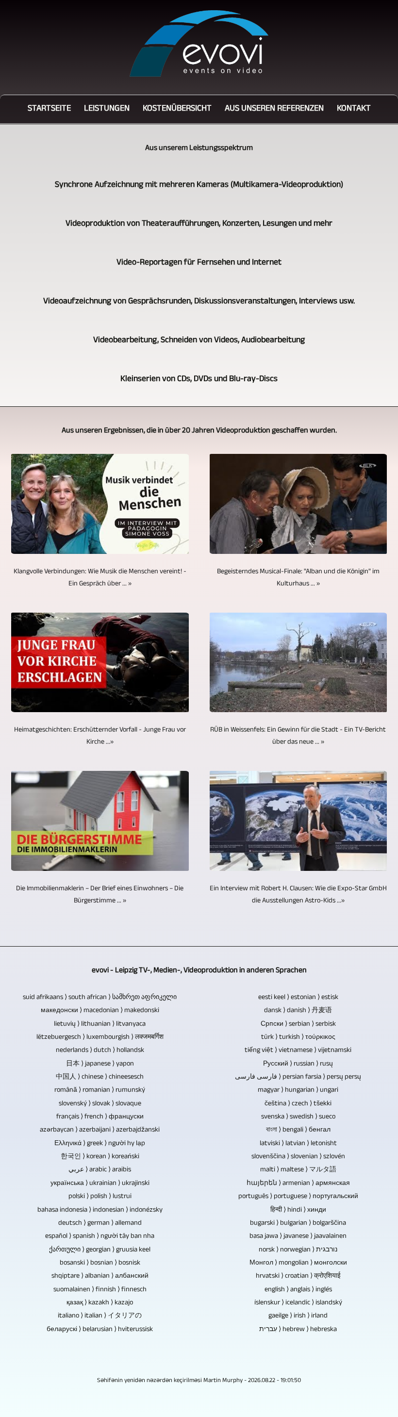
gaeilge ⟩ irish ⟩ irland (298, 1316)
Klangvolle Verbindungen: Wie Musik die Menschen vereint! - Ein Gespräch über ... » (100, 578)
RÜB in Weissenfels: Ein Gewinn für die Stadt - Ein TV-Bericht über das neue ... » (298, 736)
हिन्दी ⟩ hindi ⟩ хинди (298, 1210)
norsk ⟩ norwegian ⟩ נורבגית (298, 1250)
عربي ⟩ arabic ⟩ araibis (99, 1170)
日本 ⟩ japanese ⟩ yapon (100, 1064)
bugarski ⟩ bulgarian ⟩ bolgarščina (298, 1223)
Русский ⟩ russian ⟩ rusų (298, 1064)
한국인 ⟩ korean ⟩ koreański (100, 1157)
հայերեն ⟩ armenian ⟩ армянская (298, 1184)
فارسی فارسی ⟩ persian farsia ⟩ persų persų (298, 1077)
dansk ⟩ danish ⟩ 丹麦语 (298, 1011)
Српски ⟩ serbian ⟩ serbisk (298, 1024)
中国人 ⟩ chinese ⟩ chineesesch (100, 1077)
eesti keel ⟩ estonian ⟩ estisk (298, 998)
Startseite (49, 109)
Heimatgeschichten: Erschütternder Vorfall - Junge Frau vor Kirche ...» (100, 736)
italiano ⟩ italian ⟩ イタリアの (100, 1316)
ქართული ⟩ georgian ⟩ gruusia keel (99, 1250)
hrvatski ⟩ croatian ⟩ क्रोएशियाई (298, 1276)
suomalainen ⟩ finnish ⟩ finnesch (100, 1290)
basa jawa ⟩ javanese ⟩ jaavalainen (298, 1237)
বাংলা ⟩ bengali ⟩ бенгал (298, 1130)
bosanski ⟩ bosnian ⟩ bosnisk (100, 1263)
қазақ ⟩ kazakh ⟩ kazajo (99, 1303)
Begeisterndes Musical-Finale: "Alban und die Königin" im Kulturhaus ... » (298, 578)
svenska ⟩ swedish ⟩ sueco (298, 1117)
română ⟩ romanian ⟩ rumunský (99, 1090)
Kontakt (354, 109)
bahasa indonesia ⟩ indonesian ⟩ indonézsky (100, 1210)
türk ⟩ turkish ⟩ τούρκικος (298, 1038)
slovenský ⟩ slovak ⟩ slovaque (100, 1104)
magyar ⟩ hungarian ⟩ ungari (298, 1090)
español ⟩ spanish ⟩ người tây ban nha (99, 1237)
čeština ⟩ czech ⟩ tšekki (298, 1104)
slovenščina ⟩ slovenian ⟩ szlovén (298, 1157)
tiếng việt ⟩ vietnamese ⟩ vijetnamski (298, 1051)
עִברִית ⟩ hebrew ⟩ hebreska (298, 1330)
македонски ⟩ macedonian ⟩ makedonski (100, 1011)
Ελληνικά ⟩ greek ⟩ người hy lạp (99, 1144)
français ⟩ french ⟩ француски (100, 1117)
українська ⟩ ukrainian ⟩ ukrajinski (99, 1184)
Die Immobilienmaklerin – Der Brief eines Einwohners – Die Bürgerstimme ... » (99, 895)
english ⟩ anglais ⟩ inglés (298, 1290)
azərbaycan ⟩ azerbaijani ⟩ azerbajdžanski (100, 1130)
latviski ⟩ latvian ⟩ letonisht (298, 1144)
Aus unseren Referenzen (274, 109)
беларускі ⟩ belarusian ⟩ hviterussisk (100, 1330)
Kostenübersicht (177, 109)
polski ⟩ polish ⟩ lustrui (100, 1197)
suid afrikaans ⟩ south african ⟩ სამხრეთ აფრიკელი (100, 998)
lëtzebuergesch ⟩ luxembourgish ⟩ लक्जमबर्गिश (100, 1038)
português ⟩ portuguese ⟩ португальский (298, 1197)
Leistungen (107, 109)
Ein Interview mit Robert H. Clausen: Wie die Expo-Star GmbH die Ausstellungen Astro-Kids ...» (298, 895)
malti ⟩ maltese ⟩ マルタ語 (298, 1170)
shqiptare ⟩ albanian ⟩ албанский (100, 1276)
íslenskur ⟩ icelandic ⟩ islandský (298, 1303)
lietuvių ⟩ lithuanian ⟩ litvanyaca (100, 1024)
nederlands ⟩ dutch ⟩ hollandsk (100, 1051)
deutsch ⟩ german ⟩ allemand (100, 1223)
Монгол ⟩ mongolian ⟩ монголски (298, 1263)
